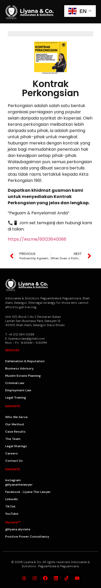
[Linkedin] (56, 578)
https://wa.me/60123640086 (37, 239)
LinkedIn (11, 499)
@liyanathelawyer (19, 485)
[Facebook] (45, 578)
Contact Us (14, 461)
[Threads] (24, 578)
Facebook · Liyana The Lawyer (28, 492)
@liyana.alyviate (17, 529)
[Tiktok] (66, 578)
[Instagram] (34, 578)
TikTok (10, 506)
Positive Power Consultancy (27, 536)
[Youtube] (77, 578)
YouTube (11, 514)
